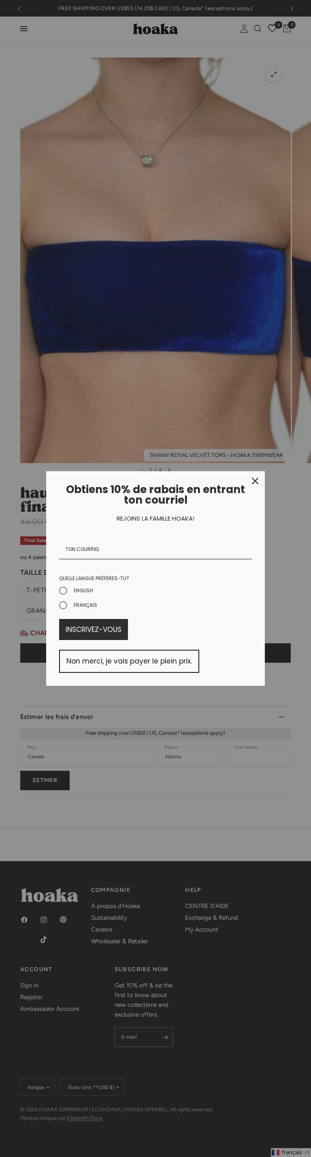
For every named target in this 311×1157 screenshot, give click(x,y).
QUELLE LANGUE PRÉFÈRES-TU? (94, 578)
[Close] (255, 481)
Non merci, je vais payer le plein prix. (129, 661)
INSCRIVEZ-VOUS (93, 629)
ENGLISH (83, 590)
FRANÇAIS (85, 605)
